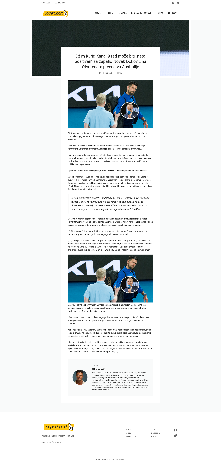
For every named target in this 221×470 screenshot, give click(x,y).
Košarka (122, 13)
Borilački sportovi (141, 13)
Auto (160, 13)
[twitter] (178, 3)
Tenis (110, 13)
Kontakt (45, 3)
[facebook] (173, 3)
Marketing (60, 3)
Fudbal (97, 13)
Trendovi (172, 13)
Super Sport (106, 459)
